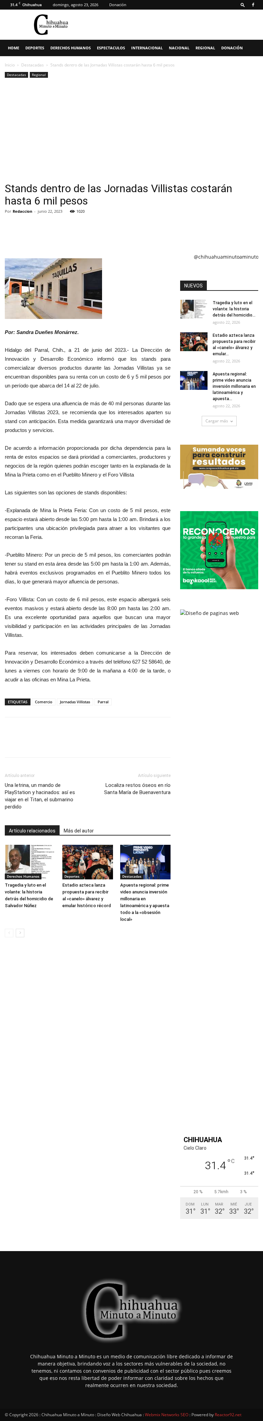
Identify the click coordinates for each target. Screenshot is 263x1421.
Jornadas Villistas (75, 701)
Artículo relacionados (32, 830)
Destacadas (32, 65)
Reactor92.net (228, 1415)
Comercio (43, 701)
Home (13, 47)
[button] (243, 4)
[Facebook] (253, 5)
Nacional (179, 47)
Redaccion (22, 211)
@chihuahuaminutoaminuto (226, 257)
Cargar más (216, 421)
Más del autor (79, 830)
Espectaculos (111, 47)
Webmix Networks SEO (166, 1415)
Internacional (147, 47)
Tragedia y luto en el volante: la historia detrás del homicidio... (234, 309)
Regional (205, 47)
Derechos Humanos (70, 47)
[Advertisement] (131, 131)
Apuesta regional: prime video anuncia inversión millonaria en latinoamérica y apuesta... (234, 386)
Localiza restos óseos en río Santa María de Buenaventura (137, 788)
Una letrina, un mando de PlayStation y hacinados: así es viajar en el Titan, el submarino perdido (40, 796)
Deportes (34, 47)
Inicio (10, 65)
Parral (103, 701)
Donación (117, 4)
